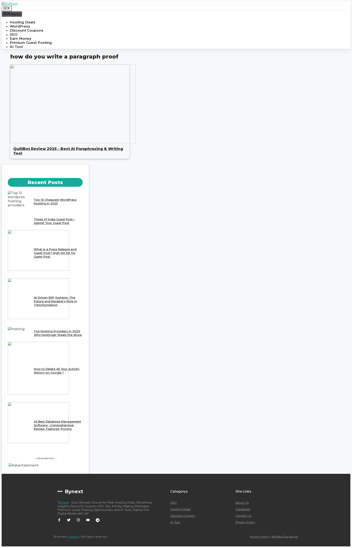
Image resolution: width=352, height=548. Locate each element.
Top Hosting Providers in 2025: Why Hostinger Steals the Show (58, 333)
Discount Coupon (182, 516)
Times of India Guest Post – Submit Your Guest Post (54, 221)
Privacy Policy (245, 522)
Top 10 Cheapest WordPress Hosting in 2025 (55, 201)
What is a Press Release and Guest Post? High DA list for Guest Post (55, 253)
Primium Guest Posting (31, 43)
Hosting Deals (22, 22)
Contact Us (243, 516)
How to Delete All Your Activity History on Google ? (56, 371)
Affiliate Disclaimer (285, 536)
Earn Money (20, 38)
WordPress (20, 26)
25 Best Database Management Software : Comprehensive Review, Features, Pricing (57, 425)
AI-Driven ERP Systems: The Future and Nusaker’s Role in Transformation (55, 301)
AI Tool (16, 47)
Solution (73, 536)
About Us (242, 503)
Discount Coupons (26, 30)
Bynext (63, 502)
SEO (14, 34)
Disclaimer (242, 509)
